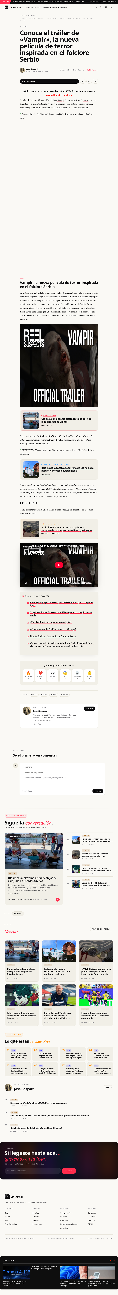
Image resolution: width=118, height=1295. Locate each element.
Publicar (97, 791)
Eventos (35, 1213)
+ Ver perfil (89, 709)
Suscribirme (69, 1171)
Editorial (63, 1217)
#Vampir (54, 694)
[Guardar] (106, 7)
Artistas (35, 1217)
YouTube (91, 1220)
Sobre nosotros (66, 1213)
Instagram (92, 1213)
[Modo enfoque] (101, 7)
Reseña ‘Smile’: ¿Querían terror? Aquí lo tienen (53, 636)
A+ (89, 81)
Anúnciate (64, 1228)
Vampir (60, 100)
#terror (44, 694)
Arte (6, 1220)
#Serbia (34, 694)
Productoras (37, 1224)
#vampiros (64, 694)
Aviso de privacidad (96, 1238)
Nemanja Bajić (47, 439)
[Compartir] (95, 81)
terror (85, 100)
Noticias (29, 7)
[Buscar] (96, 7)
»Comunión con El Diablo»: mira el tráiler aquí (53, 629)
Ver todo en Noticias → (101, 929)
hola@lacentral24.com (69, 1224)
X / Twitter (92, 1217)
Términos (109, 1238)
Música (37, 7)
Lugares (35, 1220)
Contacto (63, 7)
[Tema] (111, 7)
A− (83, 81)
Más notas (37, 724)
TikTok (90, 1224)
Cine (6, 1213)
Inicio (22, 15)
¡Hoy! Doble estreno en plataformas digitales (51, 622)
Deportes (46, 7)
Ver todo (112, 1261)
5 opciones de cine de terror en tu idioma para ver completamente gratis (61, 614)
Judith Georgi (33, 439)
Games (55, 7)
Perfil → (108, 1087)
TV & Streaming (11, 1224)
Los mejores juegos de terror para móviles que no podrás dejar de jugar (61, 604)
